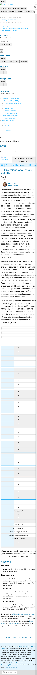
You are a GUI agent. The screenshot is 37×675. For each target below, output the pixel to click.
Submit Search (6, 44)
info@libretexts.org (10, 667)
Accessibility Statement (8, 665)
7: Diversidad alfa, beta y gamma (23, 614)
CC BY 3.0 (23, 619)
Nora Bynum (12, 183)
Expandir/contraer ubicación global (35, 164)
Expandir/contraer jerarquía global (3, 165)
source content (14, 623)
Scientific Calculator (10, 113)
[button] (7, 128)
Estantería (22, 165)
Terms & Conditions (26, 663)
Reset (3, 58)
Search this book (5, 38)
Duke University (13, 185)
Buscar (4, 672)
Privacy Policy (15, 663)
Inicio (10, 165)
